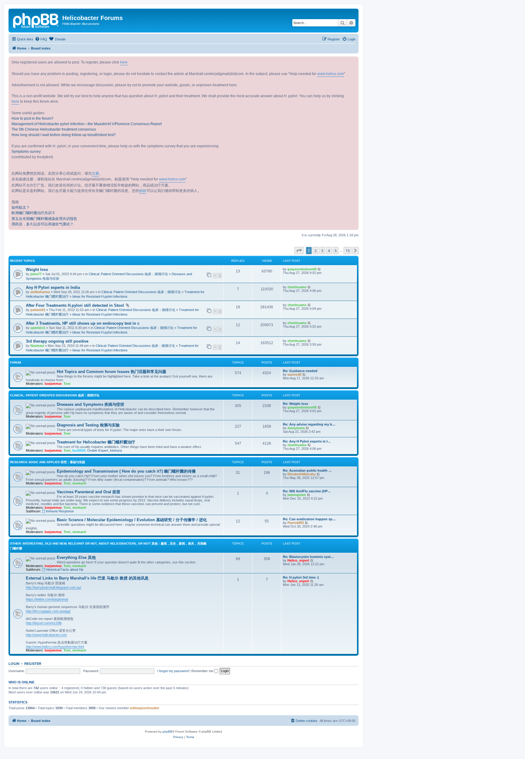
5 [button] (336, 250)
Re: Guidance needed (300, 371)
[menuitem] (41, 39)
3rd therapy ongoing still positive (57, 341)
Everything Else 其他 (76, 557)
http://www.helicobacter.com (46, 635)
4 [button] (329, 250)
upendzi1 (37, 328)
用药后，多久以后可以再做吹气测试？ (43, 224)
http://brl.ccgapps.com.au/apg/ (48, 611)
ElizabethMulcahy (301, 474)
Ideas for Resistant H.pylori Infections (100, 296)
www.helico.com (330, 74)
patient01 (37, 310)
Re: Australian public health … (307, 470)
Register (32, 663)
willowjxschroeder (144, 708)
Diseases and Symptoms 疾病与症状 (90, 404)
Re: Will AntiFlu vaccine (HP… (307, 491)
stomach (79, 483)
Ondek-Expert (97, 450)
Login (14, 663)
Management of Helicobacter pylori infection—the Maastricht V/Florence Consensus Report (87, 124)
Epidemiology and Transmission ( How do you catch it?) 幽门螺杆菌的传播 (126, 471)
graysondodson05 (302, 269)
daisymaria (296, 428)
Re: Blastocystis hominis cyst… (308, 557)
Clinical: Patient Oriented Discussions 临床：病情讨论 (128, 274)
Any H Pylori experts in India (53, 287)
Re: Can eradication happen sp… (309, 519)
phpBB (167, 731)
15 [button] (347, 250)
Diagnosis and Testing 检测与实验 (88, 425)
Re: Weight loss (295, 403)
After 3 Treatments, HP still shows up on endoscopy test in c (82, 323)
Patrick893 (295, 523)
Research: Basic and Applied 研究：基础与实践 (47, 462)
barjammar (53, 383)
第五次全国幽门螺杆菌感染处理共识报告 (44, 219)
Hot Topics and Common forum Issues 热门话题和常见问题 (111, 371)
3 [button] (322, 250)
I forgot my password (173, 671)
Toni (66, 383)
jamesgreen (296, 495)
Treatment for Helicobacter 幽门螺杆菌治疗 (96, 442)
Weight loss (37, 269)
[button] (299, 250)
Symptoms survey (26, 151)
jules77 (36, 274)
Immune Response (60, 511)
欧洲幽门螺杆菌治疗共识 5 (33, 213)
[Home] (36, 19)
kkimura (116, 450)
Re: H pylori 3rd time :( (301, 577)
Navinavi (37, 345)
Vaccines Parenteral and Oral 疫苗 (88, 492)
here (124, 62)
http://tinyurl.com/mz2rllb (44, 623)
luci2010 (78, 450)
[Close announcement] (353, 61)
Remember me (202, 671)
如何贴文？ (21, 207)
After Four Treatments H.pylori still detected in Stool (75, 305)
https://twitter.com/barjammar (47, 599)
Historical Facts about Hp (64, 569)
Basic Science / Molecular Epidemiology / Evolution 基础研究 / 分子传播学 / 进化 (132, 520)
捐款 (142, 191)
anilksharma (40, 292)
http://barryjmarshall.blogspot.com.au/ (53, 587)
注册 (95, 173)
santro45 (294, 374)
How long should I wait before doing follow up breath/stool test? (64, 135)
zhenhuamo (297, 287)
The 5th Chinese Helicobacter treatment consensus (54, 129)
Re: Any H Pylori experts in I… (307, 441)
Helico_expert (298, 560)
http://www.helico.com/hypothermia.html (55, 646)
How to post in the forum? (32, 118)
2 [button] (315, 250)
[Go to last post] (319, 269)
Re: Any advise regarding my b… (309, 424)
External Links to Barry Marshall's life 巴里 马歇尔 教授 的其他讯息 (87, 578)
